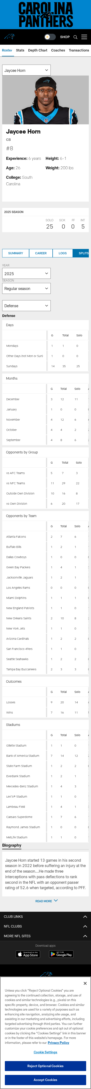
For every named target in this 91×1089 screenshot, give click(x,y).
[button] (45, 901)
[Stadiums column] (24, 735)
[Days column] (25, 335)
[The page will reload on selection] (26, 70)
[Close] (85, 983)
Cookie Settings (46, 1052)
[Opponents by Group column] (24, 463)
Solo (79, 335)
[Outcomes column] (24, 692)
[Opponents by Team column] (24, 526)
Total (65, 335)
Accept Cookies (45, 1080)
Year (5, 265)
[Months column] (24, 389)
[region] (45, 1033)
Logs (63, 253)
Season (8, 280)
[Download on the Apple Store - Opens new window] (28, 955)
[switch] (50, 37)
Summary (15, 253)
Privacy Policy (58, 1043)
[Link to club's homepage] (10, 35)
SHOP (65, 37)
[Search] (75, 37)
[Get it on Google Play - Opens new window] (61, 956)
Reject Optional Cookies (45, 1066)
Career (41, 253)
